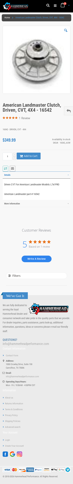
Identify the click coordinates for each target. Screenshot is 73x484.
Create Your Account (14, 446)
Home (7, 17)
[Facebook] (6, 456)
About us (9, 397)
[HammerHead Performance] (15, 6)
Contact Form (12, 355)
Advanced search (12, 427)
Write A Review (36, 258)
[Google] (13, 456)
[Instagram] (20, 456)
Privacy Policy (11, 415)
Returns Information (14, 403)
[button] (65, 33)
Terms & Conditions (14, 409)
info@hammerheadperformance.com (26, 344)
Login (7, 440)
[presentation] (36, 175)
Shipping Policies (12, 421)
